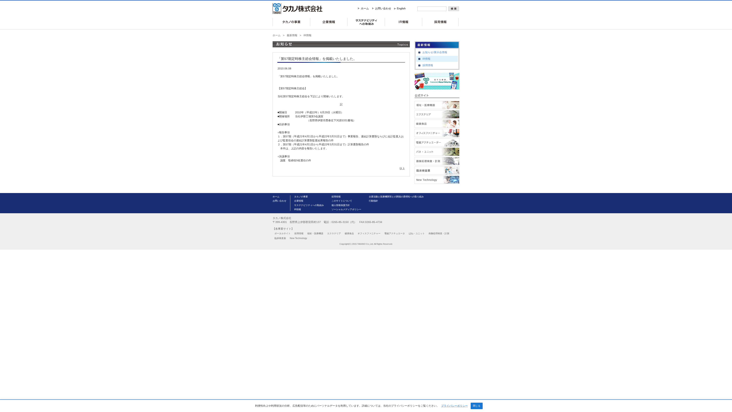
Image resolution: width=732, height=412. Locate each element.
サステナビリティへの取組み (309, 205)
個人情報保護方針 (340, 205)
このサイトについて (341, 201)
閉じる (476, 405)
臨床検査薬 (280, 238)
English (401, 8)
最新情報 (292, 35)
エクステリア (334, 233)
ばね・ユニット (417, 233)
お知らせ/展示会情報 (434, 52)
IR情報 (307, 35)
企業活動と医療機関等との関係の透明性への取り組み (396, 196)
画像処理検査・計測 (439, 233)
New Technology (298, 238)
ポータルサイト (282, 233)
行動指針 (373, 201)
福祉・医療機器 (315, 233)
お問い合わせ (383, 8)
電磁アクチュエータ (394, 233)
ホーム (365, 8)
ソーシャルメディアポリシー (346, 209)
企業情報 (298, 201)
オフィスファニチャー (369, 233)
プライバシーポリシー (454, 405)
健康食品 (349, 233)
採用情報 (427, 65)
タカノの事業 (301, 196)
